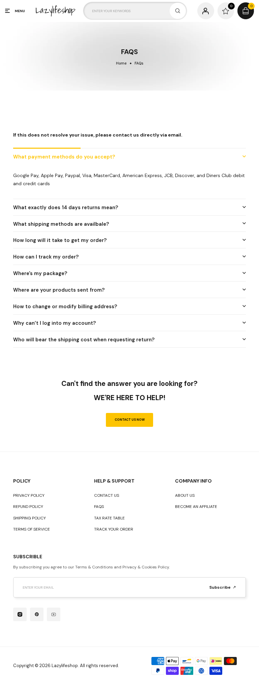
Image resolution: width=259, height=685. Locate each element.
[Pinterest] (37, 614)
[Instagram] (20, 614)
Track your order (113, 529)
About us (185, 495)
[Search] (178, 11)
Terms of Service (31, 529)
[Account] (205, 10)
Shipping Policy (29, 518)
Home (121, 63)
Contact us (106, 495)
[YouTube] (53, 614)
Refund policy (28, 506)
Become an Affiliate (196, 506)
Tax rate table (109, 518)
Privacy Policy (29, 495)
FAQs (99, 506)
